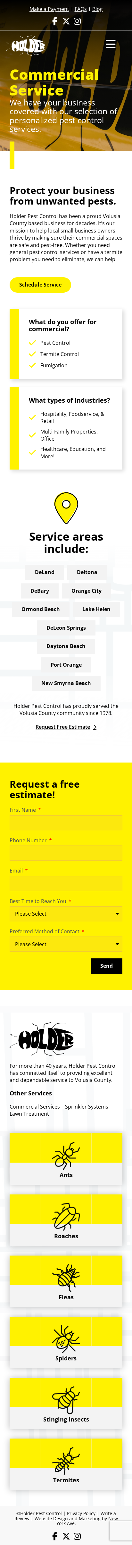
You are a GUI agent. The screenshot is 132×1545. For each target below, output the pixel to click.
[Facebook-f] (55, 21)
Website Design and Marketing (68, 1518)
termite (113, 252)
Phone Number (29, 840)
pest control (44, 252)
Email (17, 870)
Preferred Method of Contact (45, 931)
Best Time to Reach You (39, 901)
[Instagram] (77, 21)
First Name (23, 809)
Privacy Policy (81, 1513)
